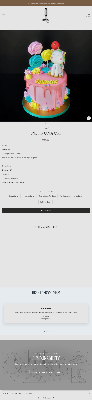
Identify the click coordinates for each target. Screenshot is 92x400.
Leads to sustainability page (46, 372)
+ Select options (19, 277)
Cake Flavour (46, 192)
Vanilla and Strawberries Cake (71, 196)
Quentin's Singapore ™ (46, 398)
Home (45, 128)
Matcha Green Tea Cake (47, 196)
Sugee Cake (13, 196)
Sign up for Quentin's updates (18, 393)
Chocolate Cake (28, 196)
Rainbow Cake (45, 202)
